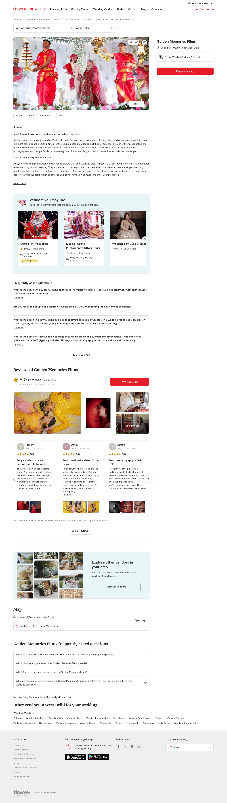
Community (158, 9)
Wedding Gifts (56, 718)
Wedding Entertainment (140, 718)
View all (137, 104)
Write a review (130, 381)
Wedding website (21, 776)
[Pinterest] (132, 746)
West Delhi (74, 19)
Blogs (144, 9)
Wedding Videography (24, 723)
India (176, 747)
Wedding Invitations (35, 718)
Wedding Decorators (66, 723)
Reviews (46, 115)
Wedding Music (74, 718)
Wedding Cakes (87, 723)
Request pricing (185, 71)
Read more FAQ (81, 355)
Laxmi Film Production (34, 244)
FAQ (31, 115)
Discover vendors (116, 586)
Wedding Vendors (103, 9)
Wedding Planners (175, 718)
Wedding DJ (105, 723)
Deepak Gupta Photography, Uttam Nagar (83, 246)
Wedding (18, 19)
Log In (194, 9)
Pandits (119, 723)
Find (112, 28)
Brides (120, 9)
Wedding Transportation (97, 718)
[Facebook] (118, 746)
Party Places (164, 723)
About (19, 115)
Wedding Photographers (38, 19)
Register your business (24, 758)
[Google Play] (98, 759)
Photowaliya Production (58, 697)
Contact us (18, 745)
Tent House (119, 718)
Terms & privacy (21, 749)
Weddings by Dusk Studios (129, 244)
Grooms (132, 9)
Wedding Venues (80, 9)
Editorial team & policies (25, 767)
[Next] (145, 239)
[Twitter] (125, 746)
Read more (19, 183)
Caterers (17, 718)
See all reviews (79, 530)
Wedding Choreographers (187, 723)
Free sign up (207, 9)
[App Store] (75, 759)
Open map (140, 620)
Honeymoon (45, 723)
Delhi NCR (59, 19)
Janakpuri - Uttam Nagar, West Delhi (180, 47)
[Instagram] (139, 746)
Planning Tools (58, 9)
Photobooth (133, 723)
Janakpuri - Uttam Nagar (95, 19)
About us (17, 763)
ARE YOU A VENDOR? (202, 3)
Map (61, 115)
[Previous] (17, 239)
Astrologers (148, 723)
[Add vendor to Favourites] (144, 42)
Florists (159, 718)
